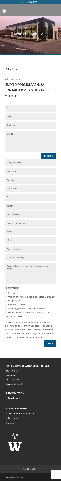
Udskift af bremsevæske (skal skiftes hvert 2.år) (31, 297)
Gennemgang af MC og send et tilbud (26, 309)
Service (11, 293)
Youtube (11, 423)
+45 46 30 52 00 (31, 2)
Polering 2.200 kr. (17, 305)
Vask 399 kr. (14, 301)
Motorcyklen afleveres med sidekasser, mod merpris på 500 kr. (28, 314)
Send (50, 343)
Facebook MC (12, 418)
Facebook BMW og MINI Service (20, 413)
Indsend (48, 156)
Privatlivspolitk (14, 398)
